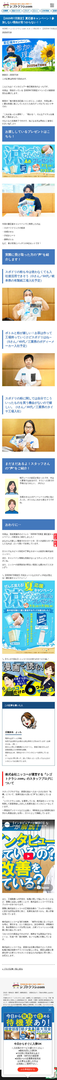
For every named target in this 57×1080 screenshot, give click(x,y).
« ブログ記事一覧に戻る (12, 969)
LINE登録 (45, 11)
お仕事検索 (55, 537)
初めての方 (16, 11)
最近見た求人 (55, 544)
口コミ (35, 11)
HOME (5, 29)
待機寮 (5, 11)
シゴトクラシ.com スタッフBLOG (24, 29)
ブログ (26, 11)
